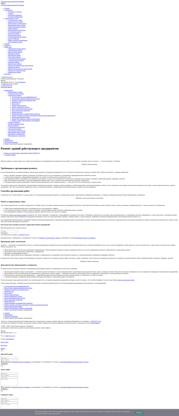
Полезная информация (15, 17)
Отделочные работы (14, 32)
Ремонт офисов (13, 28)
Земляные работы (13, 62)
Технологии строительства (16, 130)
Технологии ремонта (14, 95)
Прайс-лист (8, 47)
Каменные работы (14, 67)
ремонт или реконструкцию (18, 215)
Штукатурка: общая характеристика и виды (26, 99)
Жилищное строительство (16, 134)
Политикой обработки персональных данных (47, 413)
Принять (139, 412)
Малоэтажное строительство (17, 23)
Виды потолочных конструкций (22, 109)
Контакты (7, 74)
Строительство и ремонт (16, 93)
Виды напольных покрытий (21, 110)
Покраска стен (16, 102)
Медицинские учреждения (16, 30)
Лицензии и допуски (15, 12)
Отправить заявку (10, 155)
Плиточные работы (14, 57)
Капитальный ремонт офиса (21, 117)
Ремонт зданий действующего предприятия (26, 120)
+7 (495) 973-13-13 (6, 77)
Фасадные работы (14, 33)
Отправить (4, 363)
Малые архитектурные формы (17, 40)
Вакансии (7, 45)
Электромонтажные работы (17, 59)
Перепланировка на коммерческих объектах (26, 114)
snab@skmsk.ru (95, 323)
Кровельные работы (14, 35)
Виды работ (15, 104)
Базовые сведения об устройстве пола (24, 100)
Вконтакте (4, 345)
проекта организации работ (126, 280)
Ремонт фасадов (17, 112)
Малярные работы (14, 54)
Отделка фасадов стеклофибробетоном (24, 97)
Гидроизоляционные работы (17, 37)
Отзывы (10, 13)
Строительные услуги (11, 18)
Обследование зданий (15, 42)
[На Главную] (12, 1)
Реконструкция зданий (15, 22)
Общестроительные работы (17, 27)
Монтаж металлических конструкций (20, 69)
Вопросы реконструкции (16, 124)
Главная (7, 8)
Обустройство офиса (14, 129)
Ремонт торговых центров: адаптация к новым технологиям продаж (33, 115)
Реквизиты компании (15, 15)
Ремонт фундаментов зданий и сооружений (26, 119)
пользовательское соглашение (21, 362)
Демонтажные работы (15, 50)
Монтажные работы (14, 55)
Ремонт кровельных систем (20, 107)
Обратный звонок (6, 87)
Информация (8, 90)
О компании (8, 10)
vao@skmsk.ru (21, 82)
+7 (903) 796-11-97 (6, 85)
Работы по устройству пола (17, 70)
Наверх (3, 348)
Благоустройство (13, 38)
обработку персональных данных (49, 238)
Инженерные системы (15, 92)
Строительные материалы (16, 127)
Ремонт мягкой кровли (19, 105)
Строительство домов (15, 20)
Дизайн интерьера (14, 122)
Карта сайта (4, 342)
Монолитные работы (15, 64)
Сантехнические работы (16, 60)
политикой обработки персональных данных (74, 362)
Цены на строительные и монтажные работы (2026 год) (22, 153)
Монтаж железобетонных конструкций (20, 65)
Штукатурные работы (15, 52)
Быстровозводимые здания (16, 25)
